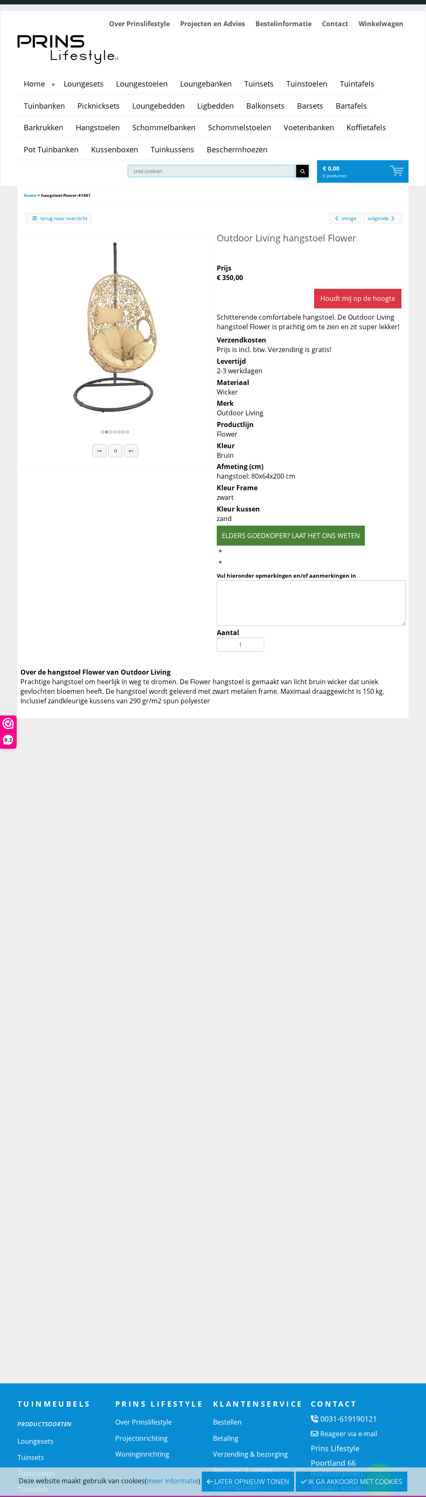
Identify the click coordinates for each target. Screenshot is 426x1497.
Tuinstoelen (306, 84)
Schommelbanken (164, 127)
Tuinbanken (44, 106)
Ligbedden (215, 106)
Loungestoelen (142, 84)
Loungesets (84, 84)
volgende (378, 218)
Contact (335, 23)
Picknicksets (98, 106)
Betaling (225, 1438)
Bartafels (351, 106)
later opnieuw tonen (251, 1481)
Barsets (310, 106)
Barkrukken (43, 127)
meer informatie (172, 1480)
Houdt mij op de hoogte (357, 298)
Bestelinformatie (283, 23)
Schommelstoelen (239, 127)
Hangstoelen (98, 127)
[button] (99, 450)
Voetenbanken (309, 127)
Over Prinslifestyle (139, 23)
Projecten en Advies (212, 23)
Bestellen (227, 1422)
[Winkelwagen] (397, 171)
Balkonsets (265, 106)
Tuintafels (357, 84)
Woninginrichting (142, 1454)
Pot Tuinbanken (51, 149)
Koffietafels (366, 127)
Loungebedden (158, 106)
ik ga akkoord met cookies (354, 1481)
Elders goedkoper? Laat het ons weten (291, 535)
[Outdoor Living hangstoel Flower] (115, 327)
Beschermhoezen (237, 149)
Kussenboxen (114, 149)
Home (34, 84)
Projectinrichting (141, 1438)
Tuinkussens (172, 149)
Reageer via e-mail (348, 1433)
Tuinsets (259, 84)
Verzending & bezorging (250, 1454)
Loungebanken (206, 84)
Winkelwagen (381, 23)
